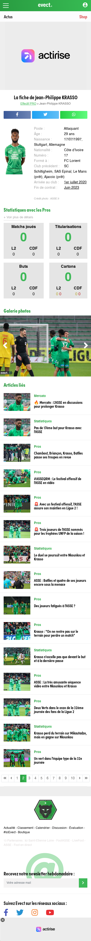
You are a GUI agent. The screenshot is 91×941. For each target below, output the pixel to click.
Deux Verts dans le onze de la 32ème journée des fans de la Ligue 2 (58, 709)
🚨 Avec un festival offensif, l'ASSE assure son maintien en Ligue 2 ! (58, 506)
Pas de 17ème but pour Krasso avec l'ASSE (58, 429)
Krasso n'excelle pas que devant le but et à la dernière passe (59, 658)
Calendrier (43, 828)
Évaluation (76, 828)
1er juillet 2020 (75, 182)
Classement (25, 828)
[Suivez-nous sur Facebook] (6, 913)
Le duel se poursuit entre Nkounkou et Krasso (59, 557)
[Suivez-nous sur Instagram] (35, 913)
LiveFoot (78, 840)
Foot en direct (23, 845)
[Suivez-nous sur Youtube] (50, 913)
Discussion (59, 828)
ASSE (7, 845)
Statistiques (43, 421)
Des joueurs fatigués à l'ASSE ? (54, 605)
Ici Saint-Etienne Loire (39, 840)
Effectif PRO (28, 103)
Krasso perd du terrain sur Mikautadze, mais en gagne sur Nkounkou (60, 735)
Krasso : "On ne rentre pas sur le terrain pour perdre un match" (56, 633)
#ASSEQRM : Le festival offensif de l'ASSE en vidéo (57, 480)
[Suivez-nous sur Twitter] (20, 913)
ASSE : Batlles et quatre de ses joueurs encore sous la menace (60, 582)
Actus (8, 16)
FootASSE (63, 840)
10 (73, 778)
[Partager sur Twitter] (45, 115)
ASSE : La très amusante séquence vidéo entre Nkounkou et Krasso (57, 684)
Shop (83, 16)
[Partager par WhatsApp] (73, 115)
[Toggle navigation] (6, 5)
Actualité (9, 828)
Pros (37, 446)
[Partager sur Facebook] (17, 115)
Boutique (24, 832)
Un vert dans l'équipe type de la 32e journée (58, 760)
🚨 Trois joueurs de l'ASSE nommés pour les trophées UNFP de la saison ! (59, 531)
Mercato (40, 396)
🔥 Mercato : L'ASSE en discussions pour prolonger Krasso (58, 404)
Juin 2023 (71, 187)
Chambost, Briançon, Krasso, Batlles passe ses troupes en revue (58, 455)
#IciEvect (10, 832)
